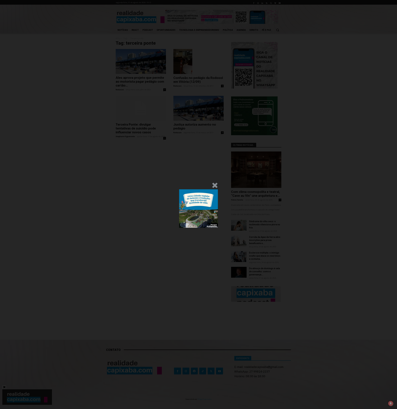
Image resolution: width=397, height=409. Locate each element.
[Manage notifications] (390, 403)
